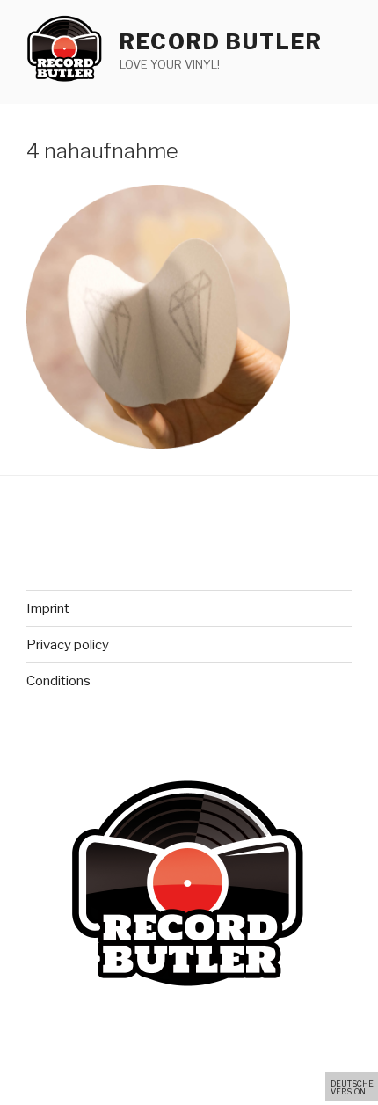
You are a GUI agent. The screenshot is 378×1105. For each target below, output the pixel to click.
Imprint (47, 609)
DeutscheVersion (352, 1087)
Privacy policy (67, 645)
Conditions (58, 681)
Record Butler (221, 42)
